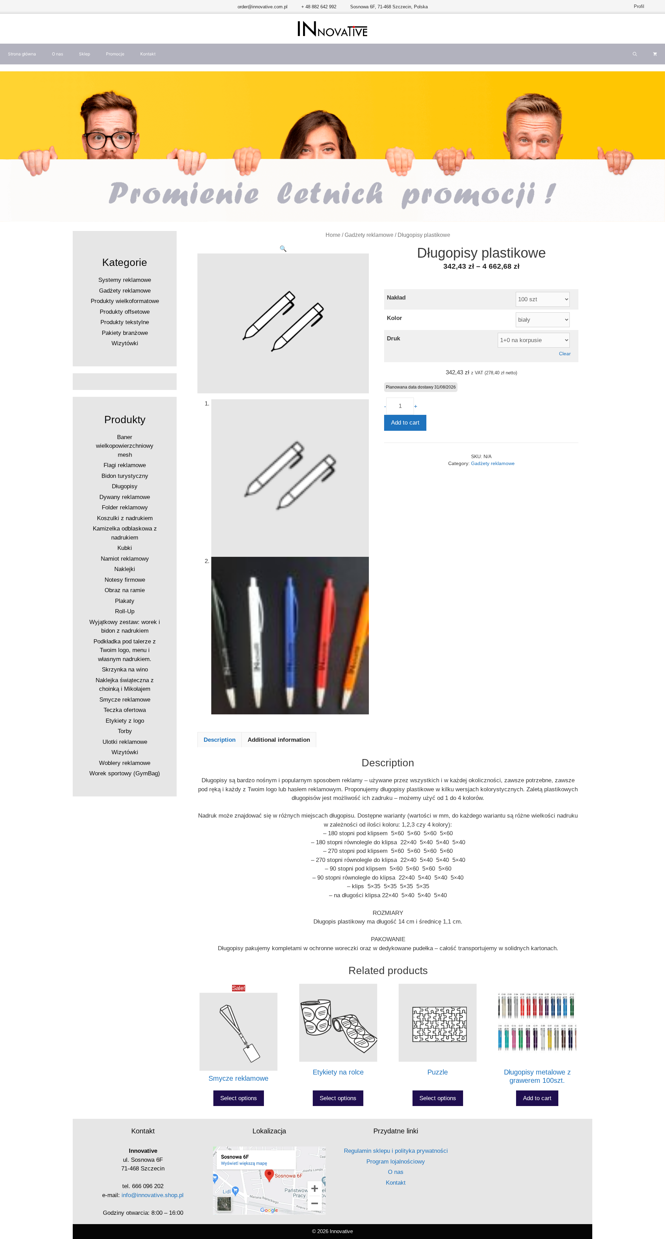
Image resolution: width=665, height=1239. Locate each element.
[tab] (219, 739)
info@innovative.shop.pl (153, 1195)
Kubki (124, 548)
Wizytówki (125, 343)
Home (333, 235)
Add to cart (405, 422)
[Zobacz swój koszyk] (655, 54)
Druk (393, 338)
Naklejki (124, 569)
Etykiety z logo (125, 720)
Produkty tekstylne (124, 322)
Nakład (396, 297)
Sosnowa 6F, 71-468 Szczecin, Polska (389, 6)
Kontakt (148, 53)
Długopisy (125, 486)
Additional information (279, 740)
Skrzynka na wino (125, 669)
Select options (238, 1098)
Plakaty (124, 601)
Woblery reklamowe (124, 763)
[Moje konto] (649, 6)
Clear (565, 353)
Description (220, 740)
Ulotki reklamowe (125, 742)
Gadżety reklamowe (369, 235)
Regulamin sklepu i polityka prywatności (396, 1151)
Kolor (394, 318)
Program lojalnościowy (395, 1161)
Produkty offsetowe (125, 312)
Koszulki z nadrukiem (125, 518)
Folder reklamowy (125, 507)
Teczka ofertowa (125, 710)
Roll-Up (124, 611)
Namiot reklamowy (125, 558)
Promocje (115, 53)
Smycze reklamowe (124, 699)
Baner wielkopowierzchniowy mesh (124, 446)
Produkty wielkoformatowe (125, 301)
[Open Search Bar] (635, 54)
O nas (57, 53)
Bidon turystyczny (124, 476)
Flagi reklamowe (125, 465)
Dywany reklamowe (124, 497)
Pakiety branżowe (125, 333)
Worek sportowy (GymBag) (124, 773)
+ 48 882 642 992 (318, 6)
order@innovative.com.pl (262, 6)
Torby (125, 731)
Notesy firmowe (125, 580)
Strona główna (22, 53)
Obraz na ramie (125, 590)
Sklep (84, 53)
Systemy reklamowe (124, 280)
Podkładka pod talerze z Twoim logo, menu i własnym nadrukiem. (125, 650)
